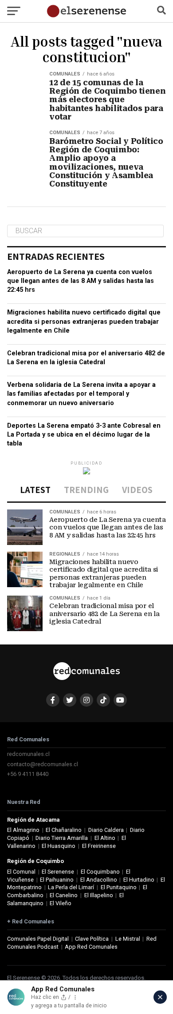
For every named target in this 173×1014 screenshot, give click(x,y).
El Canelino (64, 895)
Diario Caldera (106, 830)
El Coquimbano (100, 871)
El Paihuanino (57, 879)
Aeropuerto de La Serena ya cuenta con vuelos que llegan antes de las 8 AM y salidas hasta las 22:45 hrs (80, 281)
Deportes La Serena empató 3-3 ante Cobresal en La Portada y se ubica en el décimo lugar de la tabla (84, 434)
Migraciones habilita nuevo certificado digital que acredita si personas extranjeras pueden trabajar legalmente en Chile (84, 321)
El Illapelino (98, 895)
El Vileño (60, 903)
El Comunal (21, 871)
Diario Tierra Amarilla (61, 838)
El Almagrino (23, 830)
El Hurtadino (138, 879)
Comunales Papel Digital (38, 938)
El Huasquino (58, 846)
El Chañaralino (64, 830)
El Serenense (58, 871)
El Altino (104, 838)
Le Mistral (127, 938)
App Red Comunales (91, 946)
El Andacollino (98, 879)
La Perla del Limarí (71, 887)
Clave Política (92, 938)
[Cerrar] (160, 997)
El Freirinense (99, 846)
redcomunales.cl (28, 754)
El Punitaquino (119, 887)
